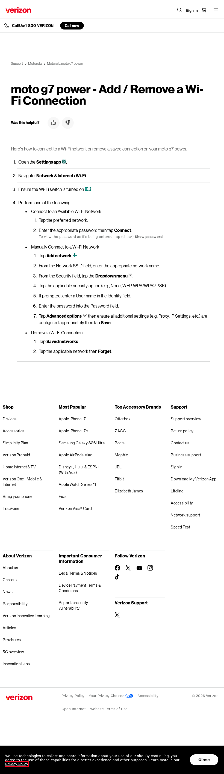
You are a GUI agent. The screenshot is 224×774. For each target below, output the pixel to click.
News (8, 591)
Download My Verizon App (194, 479)
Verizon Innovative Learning (26, 615)
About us (10, 567)
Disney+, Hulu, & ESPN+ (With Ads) (79, 470)
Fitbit (119, 479)
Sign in (176, 467)
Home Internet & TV (19, 467)
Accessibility (182, 503)
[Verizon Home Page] (18, 10)
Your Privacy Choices (107, 696)
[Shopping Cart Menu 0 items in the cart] (204, 10)
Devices (10, 418)
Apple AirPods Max (75, 455)
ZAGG (120, 431)
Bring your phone (17, 496)
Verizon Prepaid (16, 455)
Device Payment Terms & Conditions (80, 588)
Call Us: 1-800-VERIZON (33, 26)
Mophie (121, 455)
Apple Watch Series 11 (77, 484)
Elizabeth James (129, 491)
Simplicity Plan (15, 443)
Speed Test (180, 527)
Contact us (180, 443)
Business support (186, 455)
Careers (10, 579)
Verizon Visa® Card (75, 508)
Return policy (182, 431)
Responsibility (15, 603)
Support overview (186, 418)
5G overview (13, 651)
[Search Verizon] (180, 10)
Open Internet (73, 709)
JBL (118, 467)
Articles (9, 627)
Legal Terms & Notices (78, 573)
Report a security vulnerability (73, 605)
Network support (185, 515)
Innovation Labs (16, 663)
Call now (72, 25)
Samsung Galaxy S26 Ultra (82, 443)
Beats (120, 443)
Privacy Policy (72, 696)
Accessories (14, 431)
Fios (62, 496)
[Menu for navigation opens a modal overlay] (216, 10)
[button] (54, 123)
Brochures (12, 639)
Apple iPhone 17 (72, 418)
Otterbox (123, 418)
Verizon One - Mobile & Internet (22, 482)
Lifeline (177, 491)
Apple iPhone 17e (73, 431)
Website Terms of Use (109, 709)
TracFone (11, 508)
